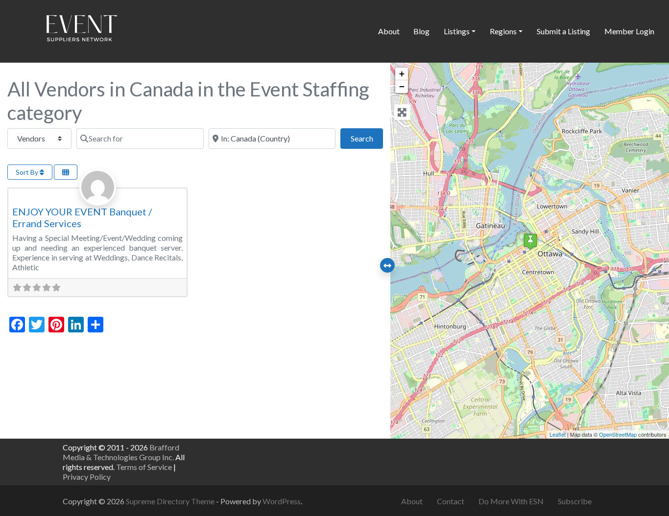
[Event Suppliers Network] (81, 30)
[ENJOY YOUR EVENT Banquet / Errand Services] (530, 242)
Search (366, 138)
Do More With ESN (511, 501)
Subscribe (575, 501)
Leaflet (558, 434)
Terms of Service (144, 466)
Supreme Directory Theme (171, 501)
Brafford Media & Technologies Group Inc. (121, 452)
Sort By (28, 172)
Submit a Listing (563, 31)
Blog (421, 31)
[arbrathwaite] (97, 197)
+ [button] (402, 74)
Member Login (629, 31)
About (389, 31)
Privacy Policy (87, 476)
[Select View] (65, 172)
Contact (450, 501)
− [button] (402, 86)
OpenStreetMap (618, 434)
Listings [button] (457, 31)
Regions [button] (503, 31)
